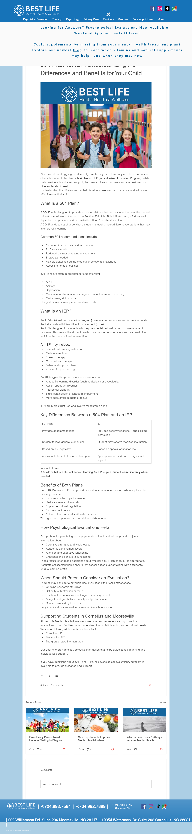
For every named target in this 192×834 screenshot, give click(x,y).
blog (77, 50)
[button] (108, 14)
